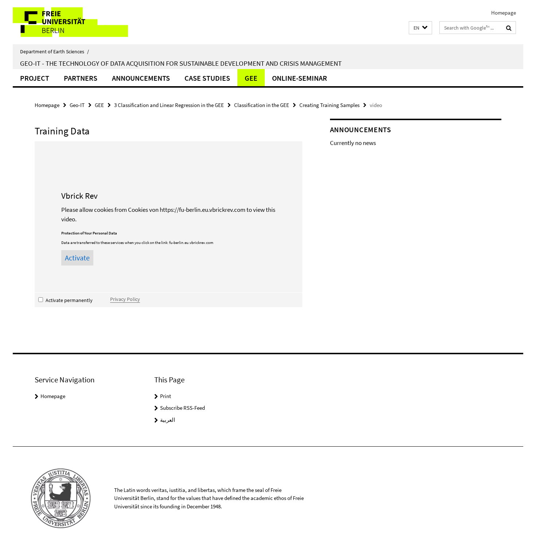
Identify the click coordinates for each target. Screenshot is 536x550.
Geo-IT (77, 105)
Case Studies (207, 78)
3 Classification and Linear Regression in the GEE (169, 105)
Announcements (141, 78)
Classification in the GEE (261, 105)
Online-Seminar (299, 78)
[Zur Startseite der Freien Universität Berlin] (74, 22)
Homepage (503, 12)
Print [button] (165, 396)
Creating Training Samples (329, 105)
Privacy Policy (125, 299)
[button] (420, 28)
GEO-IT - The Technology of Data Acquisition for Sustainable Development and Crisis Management (181, 63)
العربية (167, 419)
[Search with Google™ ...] (509, 28)
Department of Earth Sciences (54, 51)
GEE (251, 78)
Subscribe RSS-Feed (182, 407)
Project (34, 78)
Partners (80, 78)
